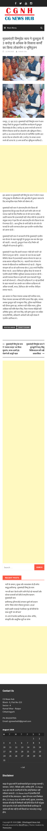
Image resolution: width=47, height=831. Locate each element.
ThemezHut (7, 828)
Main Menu (12, 27)
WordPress (23, 825)
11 (10, 747)
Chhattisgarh (24, 327)
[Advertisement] (23, 168)
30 (40, 756)
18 (10, 751)
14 (28, 747)
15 (34, 747)
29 (34, 756)
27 (22, 756)
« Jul (23, 767)
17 (4, 751)
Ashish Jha (22, 51)
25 (10, 756)
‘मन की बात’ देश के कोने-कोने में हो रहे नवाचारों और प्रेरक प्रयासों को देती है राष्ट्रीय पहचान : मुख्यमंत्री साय (23, 594)
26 (16, 756)
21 (28, 751)
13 (22, 747)
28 (28, 756)
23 (40, 751)
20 (22, 751)
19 (16, 751)
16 (40, 747)
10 (4, 747)
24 (4, 756)
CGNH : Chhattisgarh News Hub (28, 822)
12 (16, 747)
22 (34, 751)
